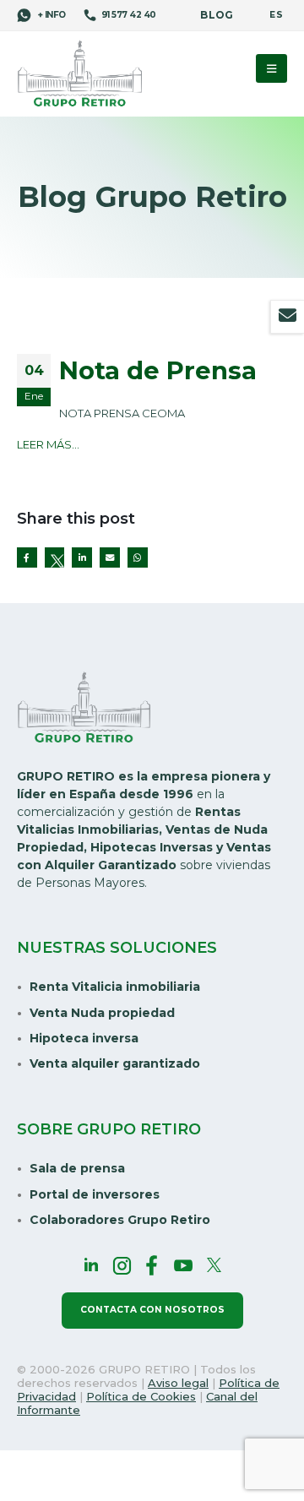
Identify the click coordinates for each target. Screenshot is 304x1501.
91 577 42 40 (128, 14)
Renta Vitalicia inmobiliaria (115, 986)
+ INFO (50, 14)
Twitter (55, 557)
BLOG (216, 15)
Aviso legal (178, 1383)
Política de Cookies (141, 1396)
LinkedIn (82, 557)
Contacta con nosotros (152, 1309)
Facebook (27, 557)
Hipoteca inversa (84, 1038)
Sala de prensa (77, 1168)
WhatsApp (138, 557)
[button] (271, 68)
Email (110, 557)
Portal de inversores (95, 1194)
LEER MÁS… (48, 444)
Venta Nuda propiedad (102, 1012)
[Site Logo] (80, 75)
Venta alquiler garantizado (115, 1063)
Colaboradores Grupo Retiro (120, 1219)
